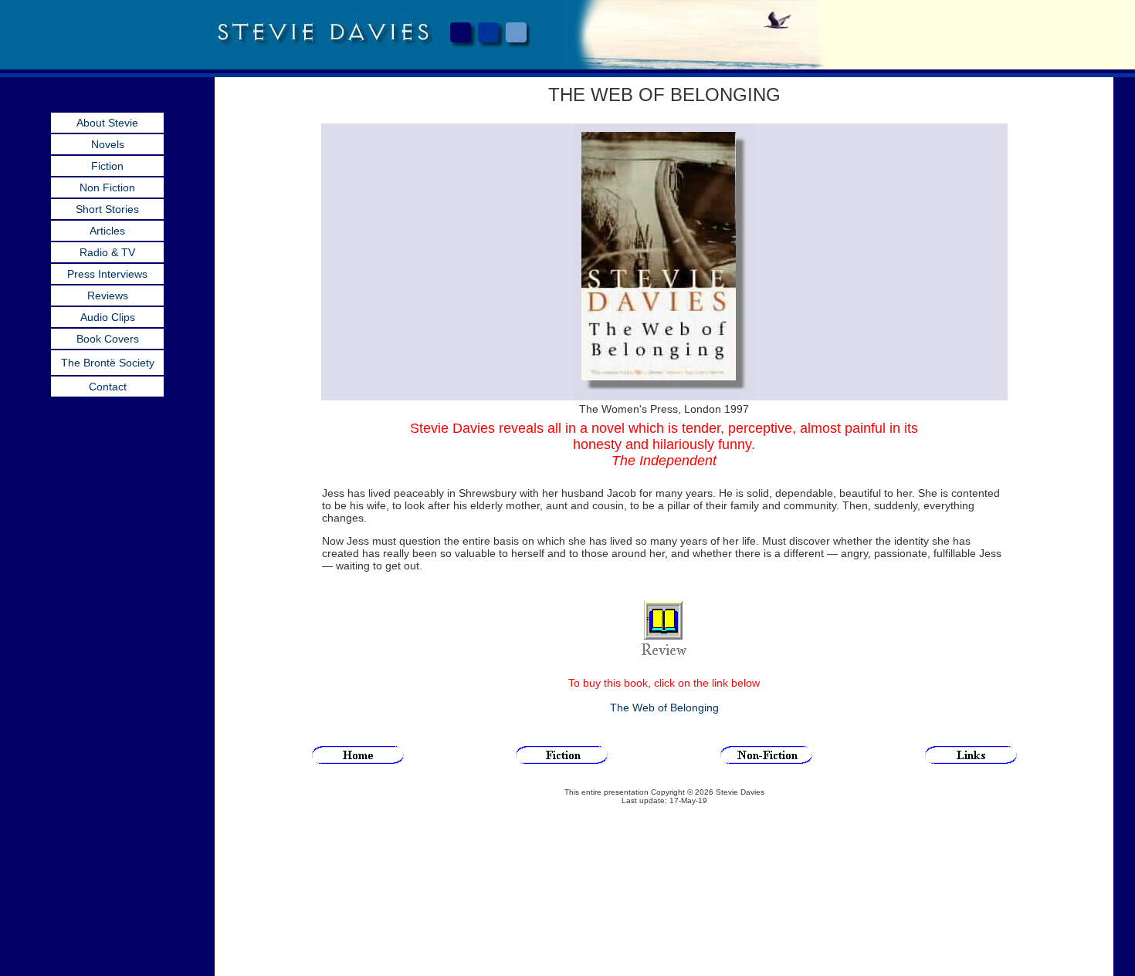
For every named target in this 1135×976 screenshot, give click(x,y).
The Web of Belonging (664, 707)
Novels (107, 144)
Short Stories (107, 209)
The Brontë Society (107, 362)
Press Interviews (107, 274)
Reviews (107, 295)
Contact (108, 386)
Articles (107, 231)
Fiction (107, 166)
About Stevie (107, 123)
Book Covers (107, 339)
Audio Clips (107, 317)
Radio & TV (107, 252)
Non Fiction (107, 187)
